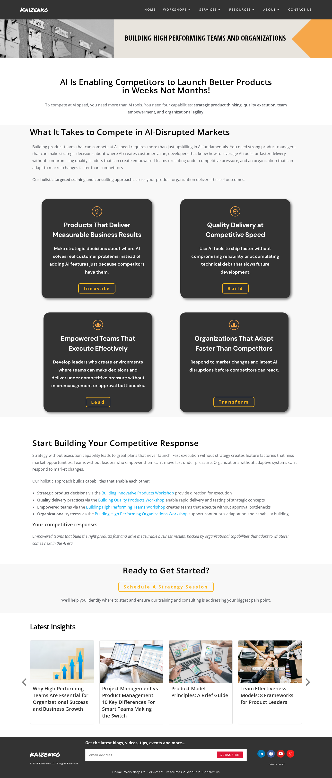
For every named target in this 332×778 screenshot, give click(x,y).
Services (154, 772)
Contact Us (211, 772)
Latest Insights (52, 626)
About (192, 772)
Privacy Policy (277, 764)
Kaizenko (34, 9)
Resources (174, 772)
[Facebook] (271, 754)
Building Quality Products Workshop (131, 500)
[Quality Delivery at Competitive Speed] (235, 211)
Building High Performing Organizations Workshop (141, 514)
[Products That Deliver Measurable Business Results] (97, 211)
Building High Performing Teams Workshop (125, 507)
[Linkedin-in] (261, 754)
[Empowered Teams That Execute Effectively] (98, 325)
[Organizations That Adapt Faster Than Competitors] (234, 325)
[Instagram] (290, 754)
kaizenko (45, 754)
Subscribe (229, 755)
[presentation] (24, 682)
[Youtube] (281, 754)
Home (117, 772)
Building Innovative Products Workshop (138, 493)
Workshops (133, 772)
